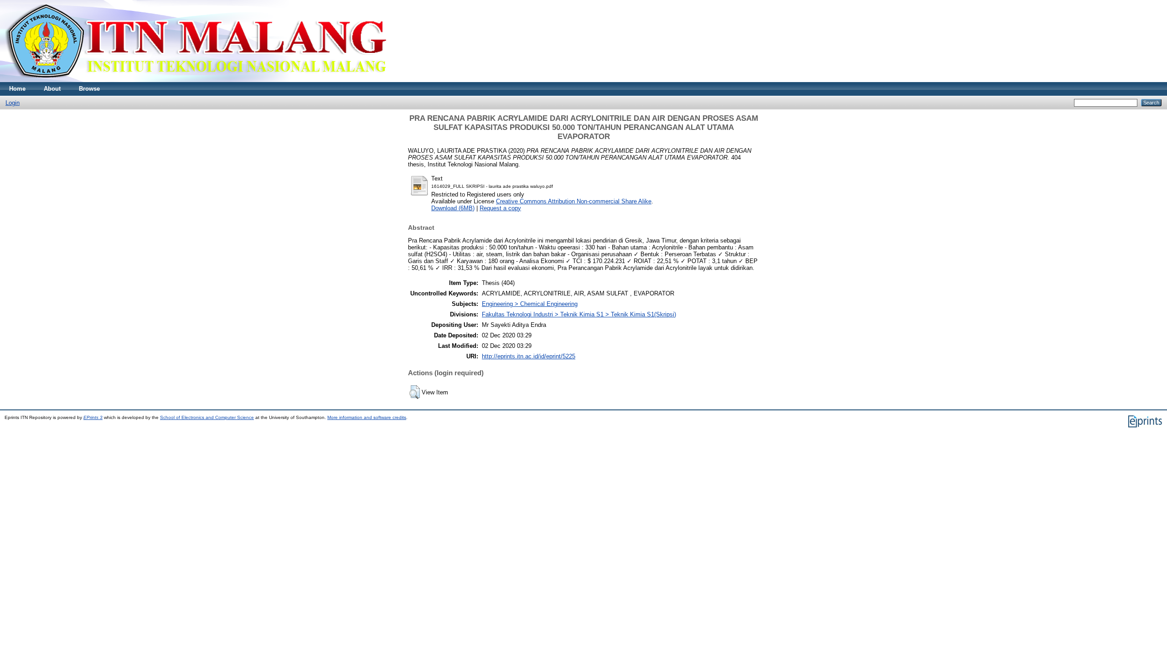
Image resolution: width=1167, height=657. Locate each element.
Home (17, 88)
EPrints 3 (93, 417)
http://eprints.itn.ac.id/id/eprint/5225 (528, 356)
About (52, 88)
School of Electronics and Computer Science (207, 417)
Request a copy (500, 208)
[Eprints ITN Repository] (195, 80)
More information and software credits (366, 417)
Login (12, 102)
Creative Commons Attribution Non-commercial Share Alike (573, 201)
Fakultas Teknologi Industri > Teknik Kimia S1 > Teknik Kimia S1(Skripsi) (579, 314)
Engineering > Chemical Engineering (530, 303)
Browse (89, 88)
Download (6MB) (453, 208)
